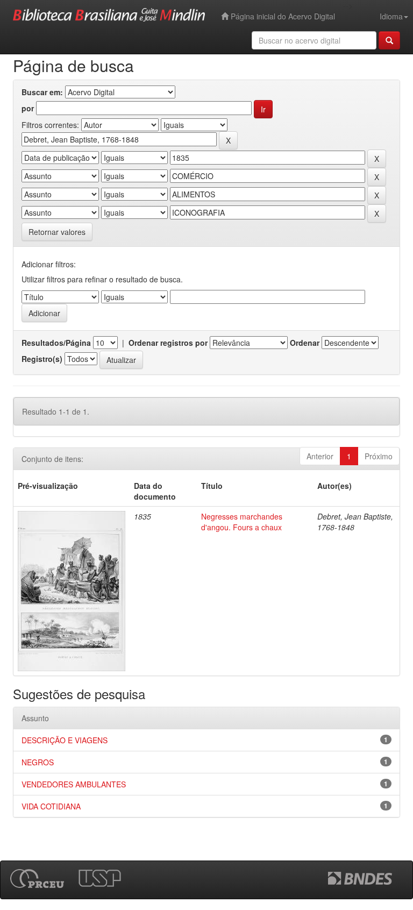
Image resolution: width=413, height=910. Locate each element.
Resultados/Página (56, 342)
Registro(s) (42, 358)
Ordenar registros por (168, 342)
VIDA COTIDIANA (51, 806)
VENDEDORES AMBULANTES (74, 784)
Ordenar (304, 342)
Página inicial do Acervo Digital (282, 16)
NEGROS (38, 762)
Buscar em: (42, 92)
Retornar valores (57, 231)
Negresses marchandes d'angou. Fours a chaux (241, 521)
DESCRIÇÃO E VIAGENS (65, 740)
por (28, 108)
